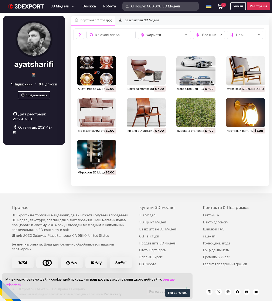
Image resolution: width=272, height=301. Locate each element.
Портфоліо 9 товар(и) (96, 20)
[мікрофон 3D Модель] (96, 154)
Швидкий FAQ (213, 229)
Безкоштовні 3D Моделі (142, 20)
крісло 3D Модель (141, 131)
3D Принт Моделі (153, 222)
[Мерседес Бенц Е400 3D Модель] (195, 70)
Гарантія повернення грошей (225, 264)
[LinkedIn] (246, 292)
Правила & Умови (216, 257)
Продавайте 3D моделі (157, 243)
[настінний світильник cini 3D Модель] (245, 112)
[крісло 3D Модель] (146, 112)
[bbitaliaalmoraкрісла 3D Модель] (146, 70)
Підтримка (211, 215)
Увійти (238, 6)
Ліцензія (209, 236)
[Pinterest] (228, 292)
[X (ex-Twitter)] (218, 292)
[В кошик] (101, 79)
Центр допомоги (215, 222)
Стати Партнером (152, 250)
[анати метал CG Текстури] (96, 70)
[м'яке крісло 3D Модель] (245, 70)
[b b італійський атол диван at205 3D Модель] (96, 112)
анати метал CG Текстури (96, 89)
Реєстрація (258, 6)
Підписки (48, 84)
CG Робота (147, 264)
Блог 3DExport (151, 257)
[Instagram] (209, 292)
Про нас (20, 207)
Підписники (21, 84)
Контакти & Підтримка (226, 207)
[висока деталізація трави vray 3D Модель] (195, 112)
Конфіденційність (216, 250)
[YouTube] (256, 292)
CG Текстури (149, 236)
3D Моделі (147, 215)
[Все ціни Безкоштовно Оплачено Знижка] (209, 35)
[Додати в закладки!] (110, 79)
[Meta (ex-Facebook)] (237, 292)
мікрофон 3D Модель (93, 172)
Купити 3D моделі (157, 207)
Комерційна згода (216, 243)
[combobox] (167, 34)
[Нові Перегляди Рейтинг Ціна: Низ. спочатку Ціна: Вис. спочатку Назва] (245, 35)
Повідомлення (36, 95)
